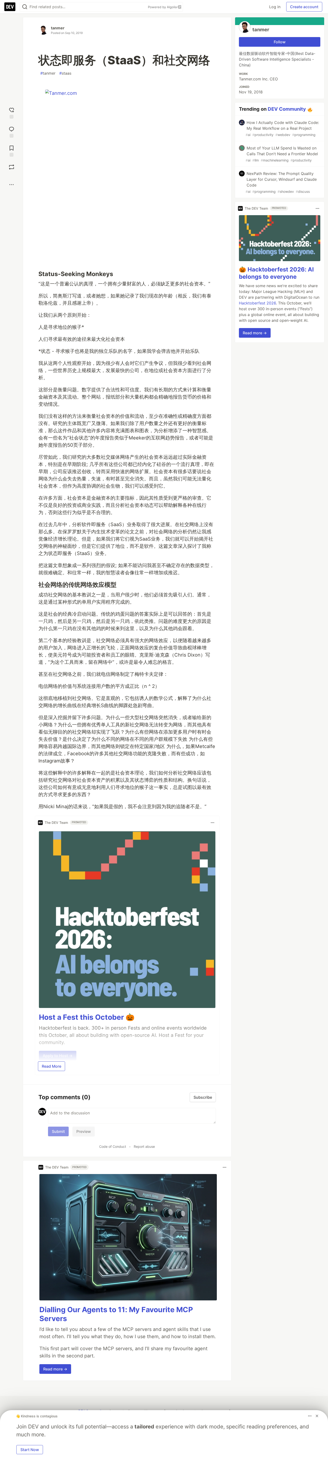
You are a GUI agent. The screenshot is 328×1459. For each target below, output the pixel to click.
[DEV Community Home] (10, 7)
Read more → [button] (55, 1369)
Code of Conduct (112, 1146)
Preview (83, 1131)
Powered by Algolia (163, 7)
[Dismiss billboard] (317, 1416)
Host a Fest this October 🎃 (86, 1017)
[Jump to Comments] (11, 131)
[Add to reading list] (11, 150)
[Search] (25, 6)
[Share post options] (11, 184)
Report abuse (144, 1146)
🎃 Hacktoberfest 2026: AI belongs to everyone (276, 273)
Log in (274, 6)
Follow (279, 41)
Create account (304, 6)
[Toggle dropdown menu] (212, 822)
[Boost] (11, 167)
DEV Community (287, 109)
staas (65, 73)
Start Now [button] (29, 1449)
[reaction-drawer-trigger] (11, 112)
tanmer (58, 28)
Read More (51, 1066)
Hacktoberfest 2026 (257, 303)
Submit (58, 1131)
